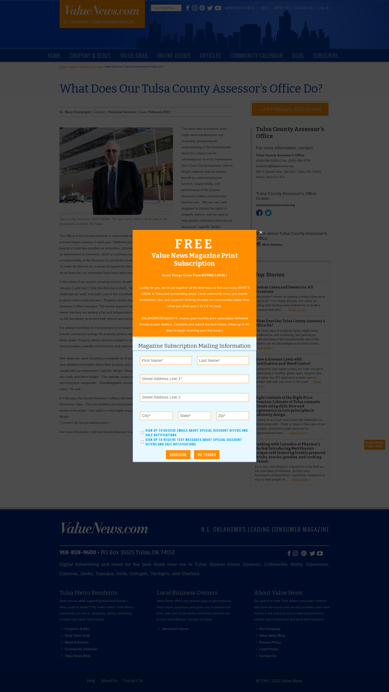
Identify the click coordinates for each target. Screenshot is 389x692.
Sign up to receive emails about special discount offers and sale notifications (196, 432)
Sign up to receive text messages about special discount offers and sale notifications (193, 441)
